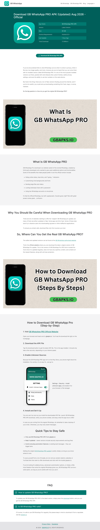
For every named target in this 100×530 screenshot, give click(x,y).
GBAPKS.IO (45, 527)
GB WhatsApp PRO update (43, 451)
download (66, 498)
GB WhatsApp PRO (76, 3)
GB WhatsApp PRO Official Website (43, 332)
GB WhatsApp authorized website (65, 240)
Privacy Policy (46, 524)
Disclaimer (55, 524)
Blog (84, 3)
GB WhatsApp (65, 3)
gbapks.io (24, 515)
